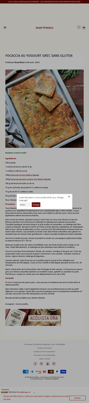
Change (36, 204)
